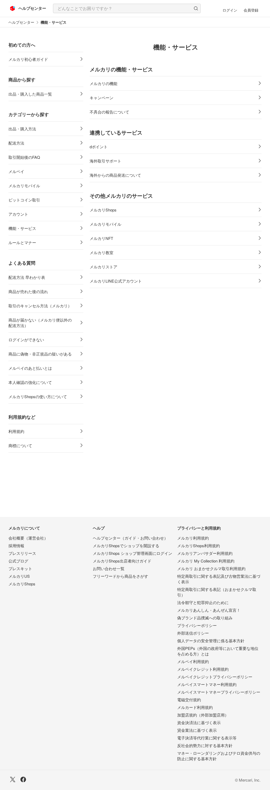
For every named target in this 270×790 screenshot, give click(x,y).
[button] (195, 8)
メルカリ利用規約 (193, 538)
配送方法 (16, 143)
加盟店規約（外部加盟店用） (203, 715)
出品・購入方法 (22, 128)
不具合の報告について (109, 112)
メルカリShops (103, 210)
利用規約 (16, 431)
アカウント (18, 214)
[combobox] (127, 8)
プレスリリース (22, 553)
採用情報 (16, 545)
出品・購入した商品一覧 (30, 94)
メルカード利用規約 (195, 707)
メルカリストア (103, 266)
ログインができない (26, 339)
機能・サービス (22, 228)
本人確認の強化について (30, 382)
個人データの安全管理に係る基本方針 (210, 640)
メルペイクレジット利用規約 (203, 669)
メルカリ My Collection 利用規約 (205, 561)
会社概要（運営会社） (28, 538)
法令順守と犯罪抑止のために (203, 602)
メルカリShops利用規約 (198, 545)
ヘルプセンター (21, 22)
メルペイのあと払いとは (30, 368)
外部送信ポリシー (193, 633)
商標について (20, 445)
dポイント (99, 146)
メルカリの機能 (103, 83)
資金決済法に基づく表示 (199, 722)
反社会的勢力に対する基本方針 (205, 745)
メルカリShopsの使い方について (37, 396)
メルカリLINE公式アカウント (116, 281)
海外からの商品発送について (115, 175)
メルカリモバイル (24, 185)
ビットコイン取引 (24, 200)
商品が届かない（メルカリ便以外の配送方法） (40, 322)
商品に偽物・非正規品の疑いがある (40, 354)
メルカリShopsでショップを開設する (126, 545)
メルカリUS (19, 576)
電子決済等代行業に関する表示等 (207, 737)
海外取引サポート (105, 161)
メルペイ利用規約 (193, 661)
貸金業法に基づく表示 (197, 730)
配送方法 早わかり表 (26, 277)
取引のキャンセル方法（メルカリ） (40, 305)
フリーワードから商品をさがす (120, 576)
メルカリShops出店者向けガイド (122, 561)
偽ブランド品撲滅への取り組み (205, 617)
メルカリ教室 (101, 252)
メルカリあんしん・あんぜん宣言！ (208, 610)
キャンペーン (101, 97)
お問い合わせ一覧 (108, 568)
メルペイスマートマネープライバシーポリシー (218, 692)
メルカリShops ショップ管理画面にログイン (132, 553)
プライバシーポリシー (197, 625)
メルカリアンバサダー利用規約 (205, 553)
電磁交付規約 (189, 699)
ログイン (230, 10)
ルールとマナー (22, 242)
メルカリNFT (101, 238)
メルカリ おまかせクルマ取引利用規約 (211, 568)
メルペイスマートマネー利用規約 (207, 684)
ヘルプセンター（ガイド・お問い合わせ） (130, 538)
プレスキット (20, 568)
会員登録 (251, 10)
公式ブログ (18, 561)
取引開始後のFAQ (24, 157)
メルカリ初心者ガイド (28, 59)
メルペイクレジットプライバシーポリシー (214, 676)
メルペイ (16, 171)
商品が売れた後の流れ (28, 291)
